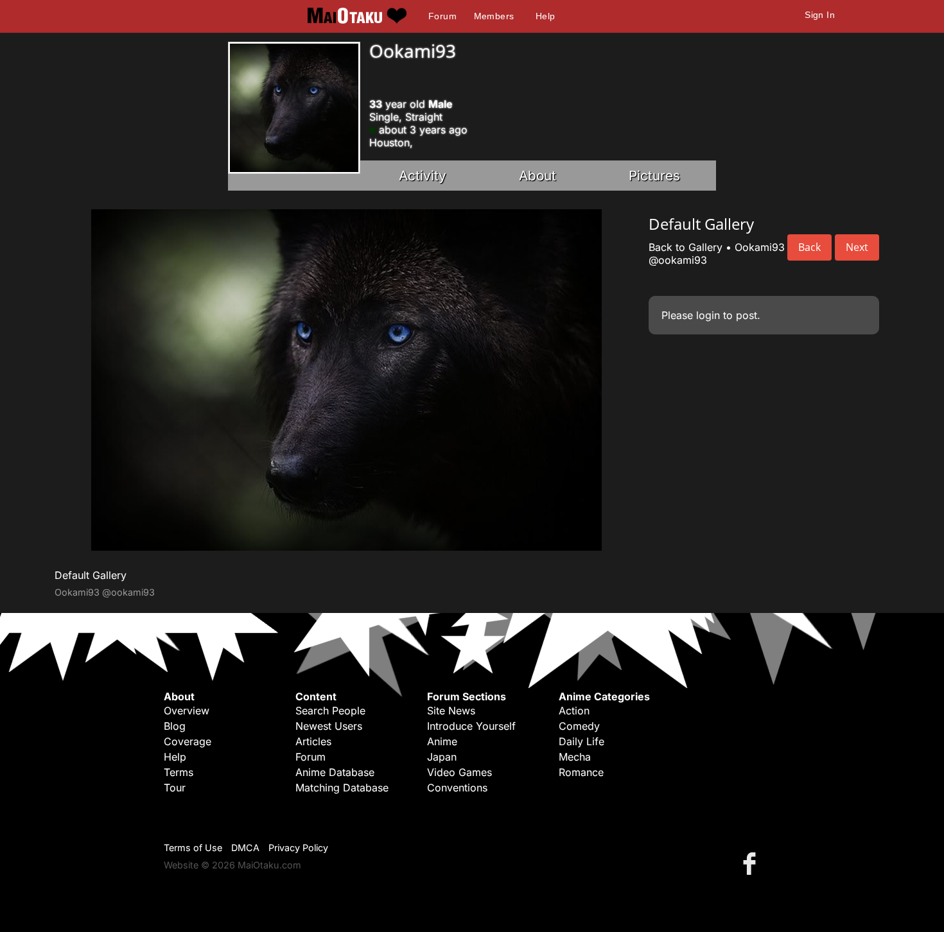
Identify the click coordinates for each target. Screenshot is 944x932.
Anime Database (334, 772)
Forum (442, 16)
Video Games (459, 772)
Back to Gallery (685, 247)
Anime (442, 741)
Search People (330, 710)
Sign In (820, 15)
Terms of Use (193, 847)
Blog (175, 726)
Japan (442, 756)
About (537, 176)
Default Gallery (91, 575)
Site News (451, 710)
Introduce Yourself (471, 726)
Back (809, 247)
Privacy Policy (298, 847)
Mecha (575, 756)
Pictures (654, 176)
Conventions (457, 787)
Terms (178, 772)
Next (857, 247)
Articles (313, 741)
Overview (186, 710)
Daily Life (581, 741)
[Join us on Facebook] (752, 863)
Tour (175, 787)
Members (494, 16)
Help (545, 16)
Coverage (187, 741)
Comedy (579, 726)
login (708, 315)
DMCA (245, 847)
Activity (422, 176)
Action (574, 710)
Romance (581, 772)
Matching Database (342, 787)
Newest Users (328, 726)
